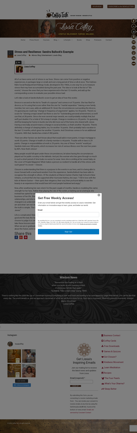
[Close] (99, 195)
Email (40, 210)
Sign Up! (68, 231)
